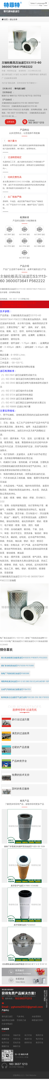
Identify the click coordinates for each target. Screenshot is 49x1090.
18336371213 (23, 998)
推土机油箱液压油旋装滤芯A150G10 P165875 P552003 (24, 657)
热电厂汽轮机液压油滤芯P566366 (15, 673)
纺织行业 (28, 1042)
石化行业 (16, 1042)
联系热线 (31, 120)
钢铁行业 (16, 1046)
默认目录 (13, 19)
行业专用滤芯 (7, 1024)
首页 (6, 19)
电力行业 (39, 1039)
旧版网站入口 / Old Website (24, 1075)
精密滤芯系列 (37, 1020)
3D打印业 (6, 1035)
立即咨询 (10, 122)
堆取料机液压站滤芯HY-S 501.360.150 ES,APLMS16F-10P (25, 681)
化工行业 (28, 1035)
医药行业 (39, 1035)
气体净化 (20, 1016)
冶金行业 (16, 1035)
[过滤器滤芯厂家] (12, 4)
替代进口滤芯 (7, 1016)
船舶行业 (5, 1046)
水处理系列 (36, 1016)
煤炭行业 (28, 1039)
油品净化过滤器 (8, 1020)
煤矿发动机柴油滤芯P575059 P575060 (17, 665)
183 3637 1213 (36, 122)
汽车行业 (16, 1039)
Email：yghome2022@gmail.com (22, 1006)
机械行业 (5, 1039)
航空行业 (39, 1042)
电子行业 (5, 1042)
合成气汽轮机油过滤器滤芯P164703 (16, 689)
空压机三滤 (21, 1020)
